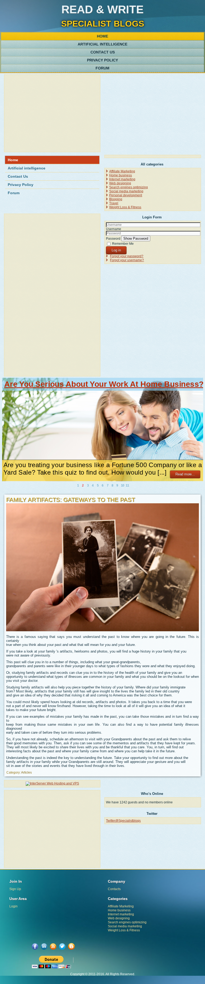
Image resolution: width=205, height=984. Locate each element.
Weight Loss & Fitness (125, 207)
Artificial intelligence (102, 44)
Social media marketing (126, 191)
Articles (26, 772)
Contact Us (102, 52)
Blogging (115, 199)
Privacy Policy (102, 60)
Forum (102, 68)
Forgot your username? (127, 260)
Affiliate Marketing (122, 171)
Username (113, 229)
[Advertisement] (52, 113)
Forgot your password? (126, 256)
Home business (120, 175)
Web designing (120, 183)
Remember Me (123, 244)
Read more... (185, 474)
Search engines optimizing (128, 187)
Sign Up (15, 889)
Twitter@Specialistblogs (123, 821)
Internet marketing (122, 179)
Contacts (114, 889)
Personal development (125, 195)
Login (13, 906)
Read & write (102, 9)
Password (113, 238)
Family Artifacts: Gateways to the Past (70, 499)
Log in (116, 250)
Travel (113, 203)
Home (102, 36)
